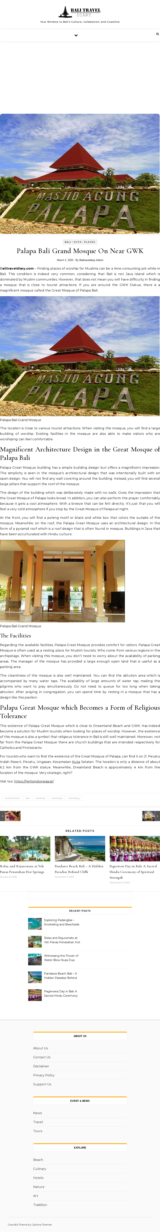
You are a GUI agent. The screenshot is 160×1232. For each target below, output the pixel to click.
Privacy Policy (44, 1075)
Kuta (78, 242)
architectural (12, 798)
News (37, 1113)
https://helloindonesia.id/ (34, 781)
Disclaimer (41, 1066)
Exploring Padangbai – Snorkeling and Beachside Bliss (61, 922)
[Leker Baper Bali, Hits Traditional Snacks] (151, 816)
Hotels (38, 1178)
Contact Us (41, 1057)
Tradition (40, 1205)
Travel (38, 1122)
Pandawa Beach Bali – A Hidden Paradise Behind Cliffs (60, 976)
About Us (40, 1048)
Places (89, 242)
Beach (38, 1160)
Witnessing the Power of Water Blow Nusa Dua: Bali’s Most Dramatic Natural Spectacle (61, 958)
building (40, 798)
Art (35, 1196)
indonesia (56, 798)
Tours (37, 1131)
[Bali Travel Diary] (80, 13)
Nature (38, 1187)
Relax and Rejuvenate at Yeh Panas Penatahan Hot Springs (62, 940)
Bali (68, 242)
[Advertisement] (80, 70)
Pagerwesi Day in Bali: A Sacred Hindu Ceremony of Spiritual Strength (133, 872)
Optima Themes (42, 1224)
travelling (73, 798)
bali (28, 798)
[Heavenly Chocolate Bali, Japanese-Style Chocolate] (9, 816)
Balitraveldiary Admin (91, 260)
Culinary (39, 1169)
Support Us (42, 1084)
